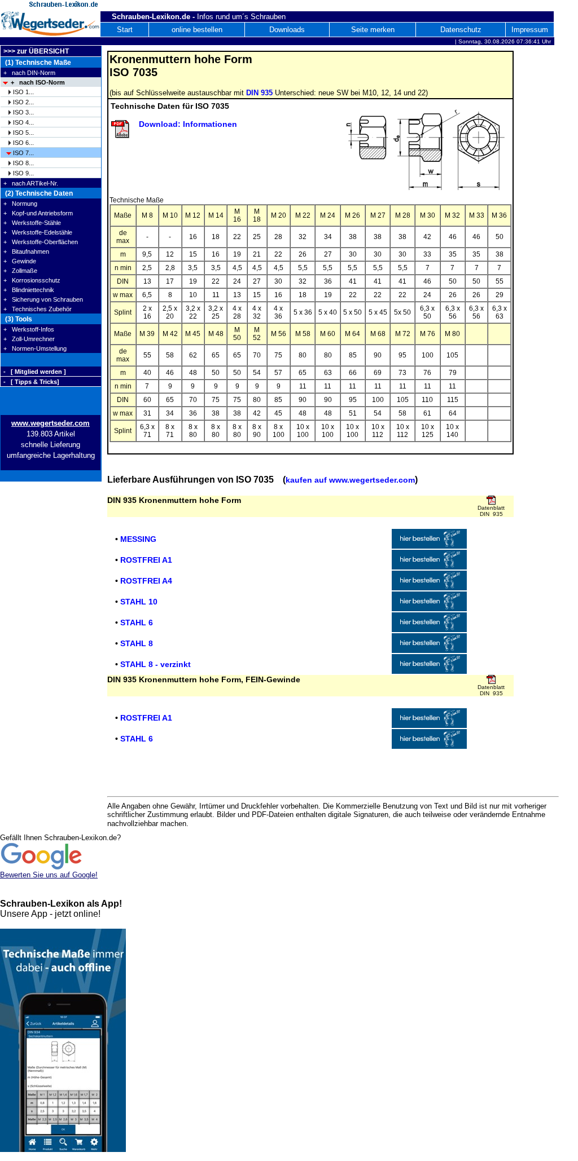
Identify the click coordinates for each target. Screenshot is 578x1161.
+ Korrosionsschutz (31, 280)
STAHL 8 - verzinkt (155, 664)
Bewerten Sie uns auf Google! (49, 875)
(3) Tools (17, 319)
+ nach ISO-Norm (38, 82)
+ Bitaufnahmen (26, 251)
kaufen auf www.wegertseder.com (350, 479)
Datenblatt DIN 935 (491, 511)
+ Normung (20, 203)
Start (125, 29)
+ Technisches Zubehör (37, 309)
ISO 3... (23, 112)
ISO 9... (23, 173)
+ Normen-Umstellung (35, 348)
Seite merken (373, 29)
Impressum (529, 29)
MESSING (138, 539)
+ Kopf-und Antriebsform (38, 213)
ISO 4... (23, 122)
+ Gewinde (19, 261)
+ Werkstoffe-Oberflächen (40, 242)
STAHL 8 (136, 643)
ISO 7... (23, 152)
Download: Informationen (188, 124)
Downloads (287, 29)
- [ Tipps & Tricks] (31, 381)
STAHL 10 (138, 601)
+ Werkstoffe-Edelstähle (37, 232)
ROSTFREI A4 (146, 580)
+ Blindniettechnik (28, 289)
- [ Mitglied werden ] (34, 371)
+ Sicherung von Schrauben (43, 299)
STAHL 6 (136, 622)
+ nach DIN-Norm (29, 72)
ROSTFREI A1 (146, 559)
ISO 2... (23, 102)
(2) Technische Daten (38, 193)
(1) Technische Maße (37, 63)
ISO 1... (23, 92)
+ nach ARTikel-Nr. (30, 183)
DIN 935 (259, 93)
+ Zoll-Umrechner (29, 339)
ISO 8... (23, 163)
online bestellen (197, 29)
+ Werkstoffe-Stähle (32, 222)
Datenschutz (460, 29)
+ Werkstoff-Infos (28, 329)
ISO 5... (23, 132)
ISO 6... (23, 142)
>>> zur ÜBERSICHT (36, 51)
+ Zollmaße (20, 270)
